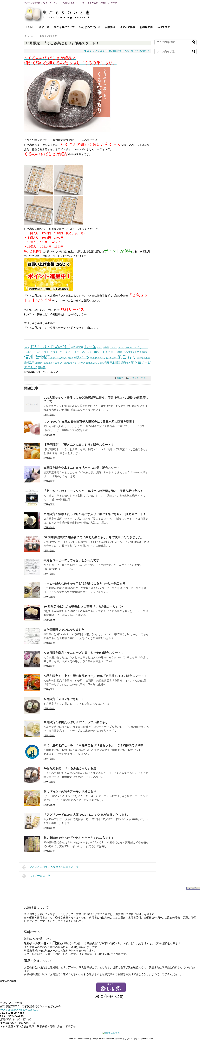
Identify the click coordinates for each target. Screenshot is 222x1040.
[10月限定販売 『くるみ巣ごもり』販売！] (32, 782)
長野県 (120, 378)
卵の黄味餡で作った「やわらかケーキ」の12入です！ (79, 837)
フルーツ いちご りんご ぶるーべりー (73, 352)
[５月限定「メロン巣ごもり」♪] (32, 712)
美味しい (59, 362)
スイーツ (40, 352)
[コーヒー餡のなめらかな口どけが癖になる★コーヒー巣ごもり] (32, 597)
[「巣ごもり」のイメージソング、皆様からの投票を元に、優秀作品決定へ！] (32, 504)
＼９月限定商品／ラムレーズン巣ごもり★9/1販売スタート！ (84, 652)
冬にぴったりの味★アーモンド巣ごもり (70, 791)
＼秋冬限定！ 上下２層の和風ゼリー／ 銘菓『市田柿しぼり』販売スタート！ (95, 676)
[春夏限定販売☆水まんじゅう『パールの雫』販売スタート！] (32, 481)
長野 (106, 362)
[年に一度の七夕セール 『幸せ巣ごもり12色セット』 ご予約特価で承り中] (32, 759)
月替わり (39, 363)
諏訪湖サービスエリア (74, 362)
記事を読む (49, 414)
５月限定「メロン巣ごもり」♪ (63, 699)
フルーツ (48, 352)
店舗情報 (110, 27)
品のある (101, 358)
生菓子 (51, 363)
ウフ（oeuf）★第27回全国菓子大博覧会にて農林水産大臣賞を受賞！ (89, 421)
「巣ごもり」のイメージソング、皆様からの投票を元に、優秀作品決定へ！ (93, 491)
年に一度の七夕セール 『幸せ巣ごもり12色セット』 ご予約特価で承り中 (93, 745)
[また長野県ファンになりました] (32, 643)
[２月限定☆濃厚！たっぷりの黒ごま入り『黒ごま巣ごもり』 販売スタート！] (32, 527)
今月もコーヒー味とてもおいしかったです (71, 560)
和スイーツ (81, 357)
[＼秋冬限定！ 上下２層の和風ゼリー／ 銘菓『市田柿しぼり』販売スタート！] (32, 689)
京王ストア (133, 352)
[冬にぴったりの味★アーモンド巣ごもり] (32, 805)
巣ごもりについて (64, 27)
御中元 (140, 358)
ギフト (121, 347)
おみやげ (60, 346)
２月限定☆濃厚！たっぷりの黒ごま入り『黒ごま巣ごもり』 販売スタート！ (95, 514)
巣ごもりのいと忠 (130, 1039)
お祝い (99, 347)
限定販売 (120, 362)
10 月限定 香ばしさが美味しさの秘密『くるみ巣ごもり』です (84, 606)
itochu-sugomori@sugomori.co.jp (19, 1009)
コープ (135, 347)
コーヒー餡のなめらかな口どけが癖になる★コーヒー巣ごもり (84, 583)
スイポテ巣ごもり (39, 875)
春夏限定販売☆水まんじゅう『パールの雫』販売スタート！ (83, 467)
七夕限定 (118, 352)
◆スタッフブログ (94, 51)
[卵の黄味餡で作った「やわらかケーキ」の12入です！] (32, 851)
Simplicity (87, 1039)
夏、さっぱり (111, 358)
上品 (125, 352)
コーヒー (128, 347)
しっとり (113, 347)
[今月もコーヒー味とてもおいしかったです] (32, 574)
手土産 (146, 358)
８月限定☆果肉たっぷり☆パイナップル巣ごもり (76, 722)
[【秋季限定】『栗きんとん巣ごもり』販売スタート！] (32, 458)
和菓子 (93, 357)
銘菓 (102, 363)
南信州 (70, 358)
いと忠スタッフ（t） (138, 378)
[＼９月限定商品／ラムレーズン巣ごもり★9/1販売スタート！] (32, 666)
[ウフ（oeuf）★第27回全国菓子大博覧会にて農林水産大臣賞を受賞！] (32, 435)
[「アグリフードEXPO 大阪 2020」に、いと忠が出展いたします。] (32, 828)
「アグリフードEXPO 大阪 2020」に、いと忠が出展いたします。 (87, 814)
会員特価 (143, 352)
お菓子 (106, 347)
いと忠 (26, 347)
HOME (30, 27)
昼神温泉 (29, 362)
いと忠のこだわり (89, 27)
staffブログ (163, 27)
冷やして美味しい (58, 357)
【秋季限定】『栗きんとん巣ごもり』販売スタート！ (79, 444)
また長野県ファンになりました (64, 629)
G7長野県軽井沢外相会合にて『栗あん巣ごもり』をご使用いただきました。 (94, 537)
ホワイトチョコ (103, 352)
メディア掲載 (127, 27)
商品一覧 (44, 27)
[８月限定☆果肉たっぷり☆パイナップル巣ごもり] (32, 736)
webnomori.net (107, 1039)
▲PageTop (193, 888)
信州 (28, 356)
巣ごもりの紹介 (140, 51)
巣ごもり (127, 356)
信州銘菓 (42, 357)
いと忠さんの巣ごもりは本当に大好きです (54, 866)
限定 (112, 362)
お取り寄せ (76, 347)
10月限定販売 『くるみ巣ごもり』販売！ (71, 768)
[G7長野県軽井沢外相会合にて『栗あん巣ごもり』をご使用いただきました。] (32, 551)
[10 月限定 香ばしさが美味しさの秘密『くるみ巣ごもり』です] (32, 620)
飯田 (128, 362)
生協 (46, 362)
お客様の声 (146, 27)
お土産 (90, 347)
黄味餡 (42, 367)
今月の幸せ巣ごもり (118, 51)
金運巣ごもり (92, 362)
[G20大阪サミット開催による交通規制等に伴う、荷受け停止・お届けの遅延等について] (32, 411)
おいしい (40, 346)
